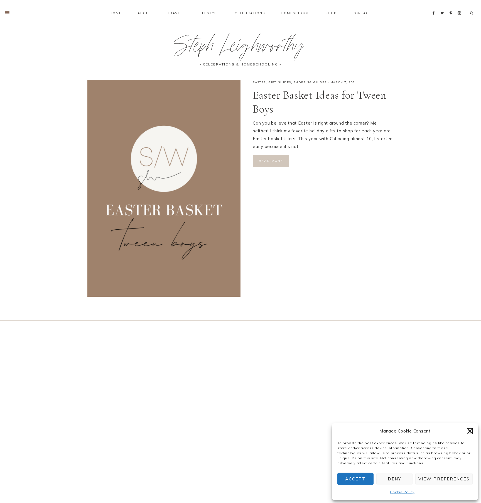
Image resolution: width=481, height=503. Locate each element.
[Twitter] (443, 6)
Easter (259, 82)
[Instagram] (460, 6)
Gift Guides (279, 82)
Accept (355, 479)
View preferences (444, 479)
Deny (394, 479)
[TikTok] (465, 6)
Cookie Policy (402, 492)
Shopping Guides (310, 82)
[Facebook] (435, 6)
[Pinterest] (452, 6)
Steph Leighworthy (240, 48)
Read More (271, 161)
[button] (470, 431)
